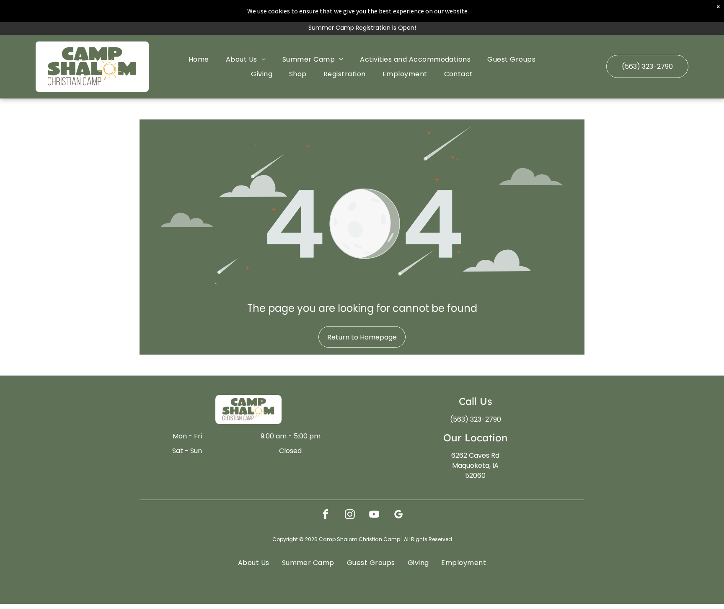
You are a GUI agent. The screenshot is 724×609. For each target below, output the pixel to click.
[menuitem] (198, 59)
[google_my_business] (398, 515)
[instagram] (349, 515)
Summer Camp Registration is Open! (362, 27)
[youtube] (374, 515)
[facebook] (325, 515)
